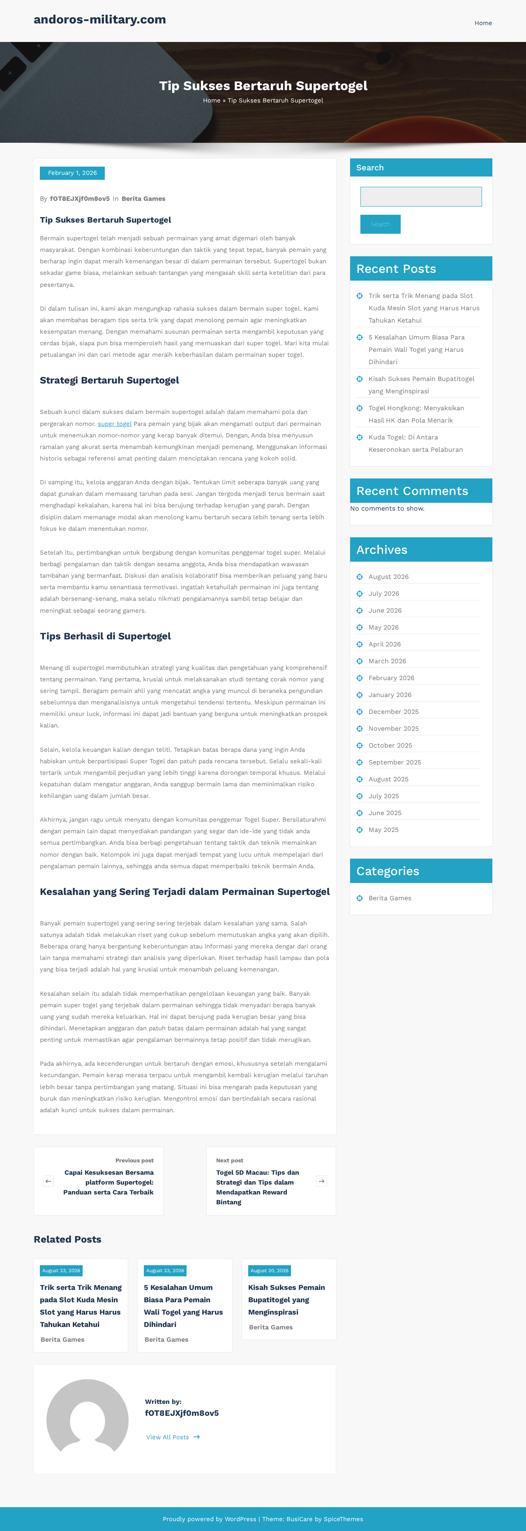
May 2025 (384, 830)
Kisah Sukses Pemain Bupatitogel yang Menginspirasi (286, 1299)
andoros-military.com (100, 19)
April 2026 (385, 644)
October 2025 (390, 745)
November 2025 (394, 728)
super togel (115, 423)
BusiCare (300, 1519)
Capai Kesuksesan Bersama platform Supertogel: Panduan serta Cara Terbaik (108, 1182)
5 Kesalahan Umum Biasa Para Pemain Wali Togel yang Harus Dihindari (417, 349)
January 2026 (390, 695)
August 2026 (389, 577)
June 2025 (385, 813)
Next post (229, 1160)
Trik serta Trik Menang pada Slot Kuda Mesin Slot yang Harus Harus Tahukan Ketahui (424, 308)
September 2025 (395, 762)
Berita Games (144, 198)
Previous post (134, 1160)
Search (370, 167)
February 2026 (392, 678)
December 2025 (394, 712)
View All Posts (168, 1437)
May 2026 (384, 627)
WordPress (240, 1519)
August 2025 (388, 779)
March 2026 (387, 661)
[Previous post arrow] (48, 1181)
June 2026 (385, 610)
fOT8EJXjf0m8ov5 (80, 198)
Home (483, 23)
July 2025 (384, 796)
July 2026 (384, 593)
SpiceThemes (342, 1519)
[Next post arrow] (322, 1181)
